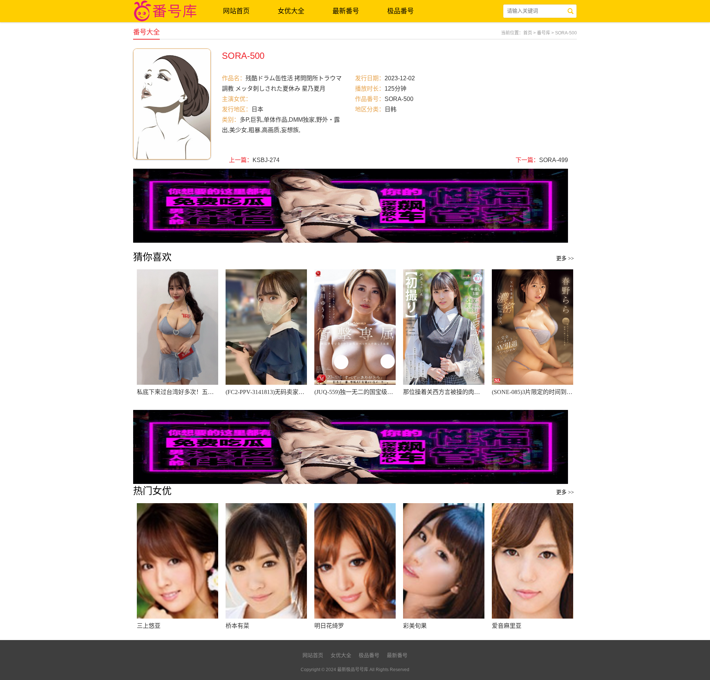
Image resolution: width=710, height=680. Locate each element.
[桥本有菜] (266, 561)
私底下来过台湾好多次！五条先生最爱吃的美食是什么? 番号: (177, 392)
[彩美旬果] (443, 561)
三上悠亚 (148, 626)
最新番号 (345, 11)
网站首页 (236, 11)
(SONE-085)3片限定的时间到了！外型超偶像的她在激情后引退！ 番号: (532, 392)
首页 (527, 33)
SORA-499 (553, 160)
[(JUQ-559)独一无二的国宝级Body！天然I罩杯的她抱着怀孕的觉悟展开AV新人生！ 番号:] (355, 327)
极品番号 (400, 11)
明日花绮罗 (329, 626)
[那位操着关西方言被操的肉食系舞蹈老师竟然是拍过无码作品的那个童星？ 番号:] (443, 327)
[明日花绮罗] (355, 561)
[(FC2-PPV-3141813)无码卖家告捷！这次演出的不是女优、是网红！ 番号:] (266, 327)
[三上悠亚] (177, 561)
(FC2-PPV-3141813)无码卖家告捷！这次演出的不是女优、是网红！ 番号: (266, 392)
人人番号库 (166, 11)
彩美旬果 (415, 626)
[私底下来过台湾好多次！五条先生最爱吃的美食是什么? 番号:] (177, 327)
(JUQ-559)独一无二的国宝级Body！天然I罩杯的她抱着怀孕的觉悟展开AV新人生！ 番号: (355, 392)
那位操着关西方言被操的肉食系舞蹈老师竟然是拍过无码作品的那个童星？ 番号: (443, 392)
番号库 (543, 33)
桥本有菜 (237, 626)
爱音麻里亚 (506, 626)
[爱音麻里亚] (532, 561)
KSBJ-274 (266, 160)
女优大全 (291, 11)
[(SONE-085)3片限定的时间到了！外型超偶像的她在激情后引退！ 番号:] (532, 327)
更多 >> (565, 258)
